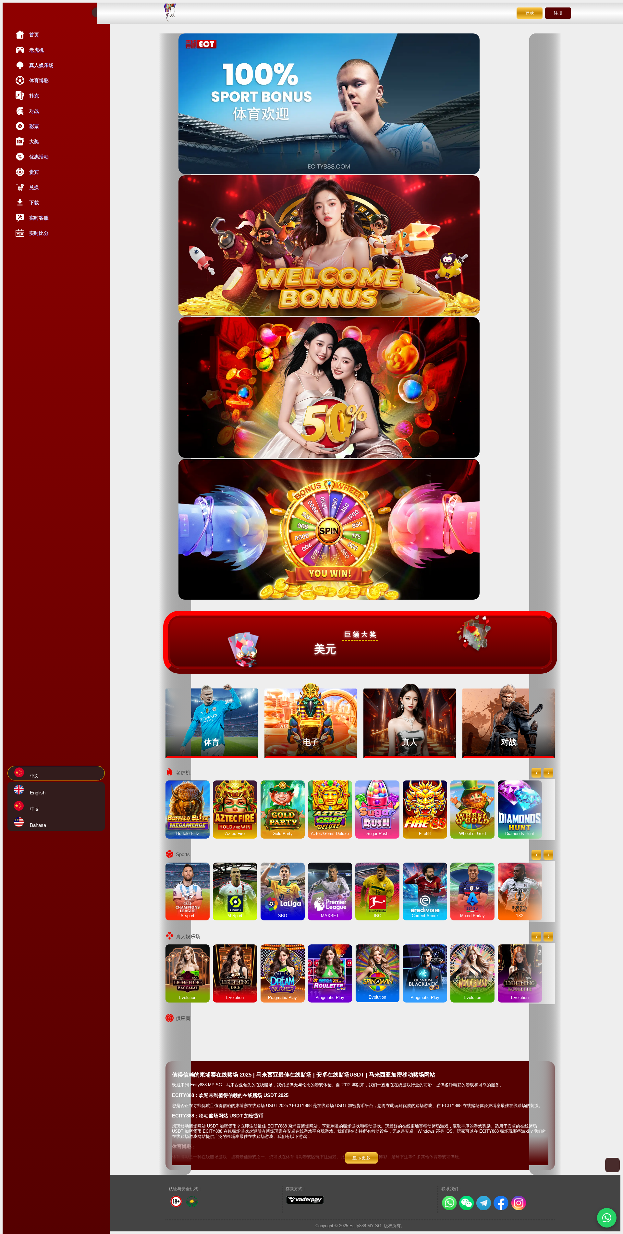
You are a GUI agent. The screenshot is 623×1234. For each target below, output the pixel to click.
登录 (529, 13)
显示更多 (361, 1157)
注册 (558, 13)
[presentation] (536, 773)
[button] (607, 1218)
